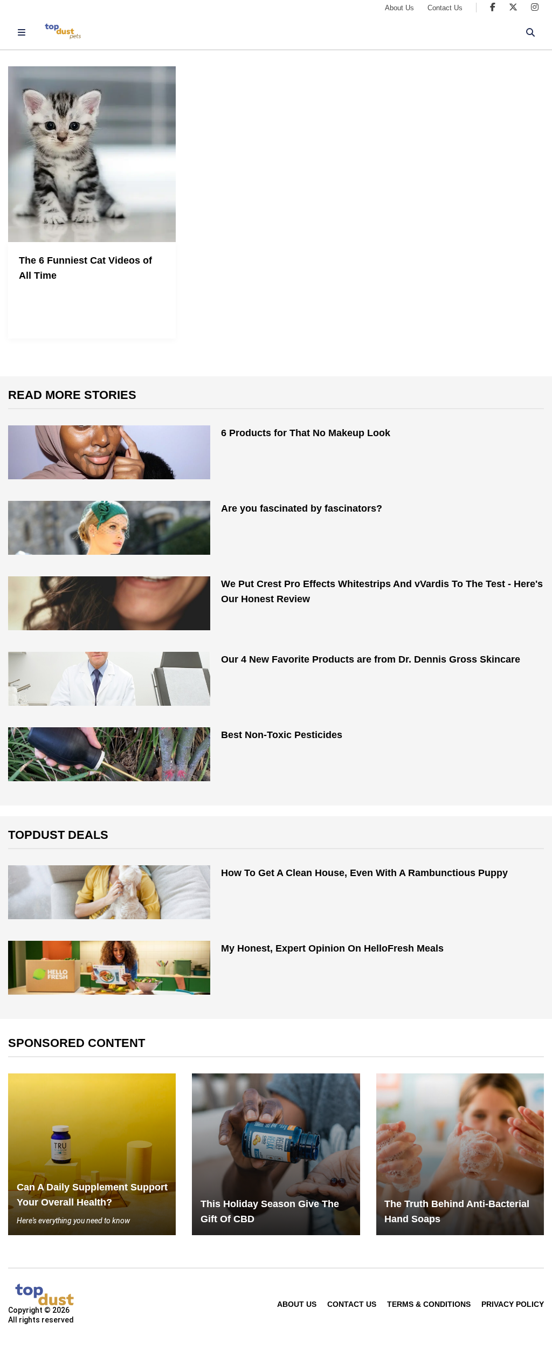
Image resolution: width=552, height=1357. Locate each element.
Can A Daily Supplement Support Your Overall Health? (92, 1195)
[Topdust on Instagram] (535, 7)
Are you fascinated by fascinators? (301, 508)
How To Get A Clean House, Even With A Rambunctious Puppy (364, 872)
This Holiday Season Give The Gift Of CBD (270, 1211)
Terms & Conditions (429, 1304)
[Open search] (530, 32)
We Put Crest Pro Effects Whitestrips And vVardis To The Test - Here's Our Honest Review (382, 591)
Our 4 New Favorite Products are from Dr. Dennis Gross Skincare (370, 659)
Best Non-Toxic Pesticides (281, 734)
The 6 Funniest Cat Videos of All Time (85, 268)
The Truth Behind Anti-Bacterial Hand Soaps (456, 1211)
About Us (399, 8)
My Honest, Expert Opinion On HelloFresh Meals (332, 948)
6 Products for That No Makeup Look (305, 433)
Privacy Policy (512, 1304)
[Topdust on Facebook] (492, 7)
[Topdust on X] (513, 7)
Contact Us (445, 8)
